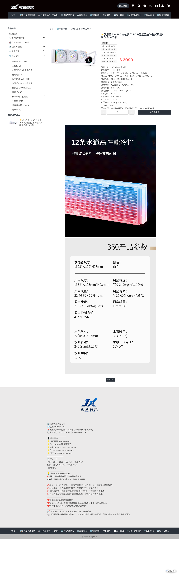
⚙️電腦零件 (62, 29)
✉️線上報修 (119, 15)
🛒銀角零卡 (149, 15)
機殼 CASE (17, 92)
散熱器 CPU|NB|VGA (21, 88)
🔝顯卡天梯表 (163, 15)
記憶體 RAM (17, 101)
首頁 (13, 15)
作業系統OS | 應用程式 (22, 70)
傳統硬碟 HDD (18, 74)
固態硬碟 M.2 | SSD (21, 79)
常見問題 (107, 15)
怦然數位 (94, 537)
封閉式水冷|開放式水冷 (22, 83)
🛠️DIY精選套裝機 (27, 15)
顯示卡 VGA (17, 109)
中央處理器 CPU (19, 61)
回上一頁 (110, 380)
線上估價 (13, 33)
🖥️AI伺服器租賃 (134, 15)
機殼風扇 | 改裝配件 (21, 96)
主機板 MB (17, 66)
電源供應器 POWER (20, 105)
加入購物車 (154, 112)
